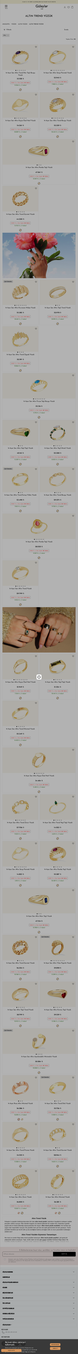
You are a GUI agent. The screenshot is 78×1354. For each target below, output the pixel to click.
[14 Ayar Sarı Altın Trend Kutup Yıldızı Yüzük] (20, 479)
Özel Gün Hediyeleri (8, 1298)
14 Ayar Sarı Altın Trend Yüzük (20, 588)
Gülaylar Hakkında (8, 1272)
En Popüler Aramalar (8, 1308)
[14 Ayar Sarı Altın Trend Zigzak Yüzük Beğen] (36, 328)
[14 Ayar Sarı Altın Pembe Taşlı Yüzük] (39, 152)
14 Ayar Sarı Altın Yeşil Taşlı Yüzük (20, 448)
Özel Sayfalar (6, 1303)
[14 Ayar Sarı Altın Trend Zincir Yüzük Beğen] (36, 796)
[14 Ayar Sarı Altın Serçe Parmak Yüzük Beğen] (73, 47)
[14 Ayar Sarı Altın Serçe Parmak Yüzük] (57, 57)
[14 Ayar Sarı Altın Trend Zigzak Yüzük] (20, 339)
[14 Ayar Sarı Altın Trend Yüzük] (20, 573)
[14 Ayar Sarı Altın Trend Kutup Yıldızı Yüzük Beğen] (36, 469)
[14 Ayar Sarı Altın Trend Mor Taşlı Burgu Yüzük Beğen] (36, 47)
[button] (15, 70)
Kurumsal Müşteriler (8, 1314)
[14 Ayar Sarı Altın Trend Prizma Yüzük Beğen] (36, 1124)
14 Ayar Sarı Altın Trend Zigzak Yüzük (20, 354)
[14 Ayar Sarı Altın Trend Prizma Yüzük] (20, 1134)
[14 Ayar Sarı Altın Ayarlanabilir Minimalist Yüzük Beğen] (73, 1030)
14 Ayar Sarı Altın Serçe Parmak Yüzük (58, 73)
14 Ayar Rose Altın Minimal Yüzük (20, 1103)
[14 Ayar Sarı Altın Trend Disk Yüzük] (57, 1088)
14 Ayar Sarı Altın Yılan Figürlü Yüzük (57, 963)
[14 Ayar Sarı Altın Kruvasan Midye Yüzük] (20, 292)
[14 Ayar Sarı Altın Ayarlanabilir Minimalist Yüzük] (39, 1041)
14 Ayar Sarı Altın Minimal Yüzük (58, 1197)
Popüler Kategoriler (8, 1319)
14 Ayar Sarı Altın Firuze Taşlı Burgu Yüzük (39, 401)
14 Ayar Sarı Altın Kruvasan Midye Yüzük (20, 308)
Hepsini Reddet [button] (55, 1344)
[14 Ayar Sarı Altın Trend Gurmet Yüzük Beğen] (36, 188)
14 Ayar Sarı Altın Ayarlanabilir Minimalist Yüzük (39, 1056)
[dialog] (39, 1346)
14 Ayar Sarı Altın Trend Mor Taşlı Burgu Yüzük (20, 74)
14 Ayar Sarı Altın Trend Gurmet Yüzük (20, 214)
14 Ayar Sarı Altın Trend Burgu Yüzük (57, 120)
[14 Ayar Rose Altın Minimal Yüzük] (20, 1088)
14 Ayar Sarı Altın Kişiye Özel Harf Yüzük (20, 120)
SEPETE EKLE (31, 65)
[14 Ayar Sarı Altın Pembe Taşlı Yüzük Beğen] (73, 141)
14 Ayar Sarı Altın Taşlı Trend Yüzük (58, 308)
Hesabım (5, 1288)
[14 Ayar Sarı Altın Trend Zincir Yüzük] (20, 807)
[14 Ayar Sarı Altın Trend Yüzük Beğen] (36, 562)
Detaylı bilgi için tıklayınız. (28, 1352)
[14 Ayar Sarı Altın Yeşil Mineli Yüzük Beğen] (73, 422)
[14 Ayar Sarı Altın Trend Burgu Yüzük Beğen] (73, 94)
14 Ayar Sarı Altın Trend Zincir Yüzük (20, 822)
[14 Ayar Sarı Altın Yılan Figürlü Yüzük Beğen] (73, 937)
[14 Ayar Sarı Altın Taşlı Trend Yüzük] (57, 292)
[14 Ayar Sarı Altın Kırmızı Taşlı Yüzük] (57, 994)
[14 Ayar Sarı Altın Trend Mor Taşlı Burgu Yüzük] (20, 57)
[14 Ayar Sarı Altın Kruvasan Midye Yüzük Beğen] (36, 281)
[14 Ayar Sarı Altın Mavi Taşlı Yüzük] (39, 900)
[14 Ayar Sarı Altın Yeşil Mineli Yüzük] (57, 432)
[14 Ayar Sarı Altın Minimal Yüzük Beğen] (73, 1171)
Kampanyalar (6, 1277)
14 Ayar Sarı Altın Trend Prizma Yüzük (20, 1150)
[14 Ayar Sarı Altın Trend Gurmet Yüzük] (20, 198)
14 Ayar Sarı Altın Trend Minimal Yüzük (20, 729)
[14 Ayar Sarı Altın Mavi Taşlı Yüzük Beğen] (73, 890)
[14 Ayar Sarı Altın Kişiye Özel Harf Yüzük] (20, 105)
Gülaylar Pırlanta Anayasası (10, 1282)
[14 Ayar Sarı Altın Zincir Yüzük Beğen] (36, 1171)
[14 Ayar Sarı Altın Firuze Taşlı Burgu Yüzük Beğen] (73, 375)
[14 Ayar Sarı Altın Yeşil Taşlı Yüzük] (20, 432)
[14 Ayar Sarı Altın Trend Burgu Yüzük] (57, 105)
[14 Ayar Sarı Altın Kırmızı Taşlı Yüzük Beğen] (73, 983)
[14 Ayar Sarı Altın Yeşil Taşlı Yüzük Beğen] (36, 422)
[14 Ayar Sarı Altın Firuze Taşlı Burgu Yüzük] (39, 386)
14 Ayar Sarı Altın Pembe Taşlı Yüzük (39, 167)
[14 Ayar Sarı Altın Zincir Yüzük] (20, 1181)
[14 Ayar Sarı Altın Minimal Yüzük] (57, 1181)
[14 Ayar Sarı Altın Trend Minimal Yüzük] (20, 713)
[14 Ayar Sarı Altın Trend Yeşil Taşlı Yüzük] (57, 807)
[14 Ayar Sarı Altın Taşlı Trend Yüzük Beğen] (73, 281)
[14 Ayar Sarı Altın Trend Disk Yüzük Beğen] (73, 1077)
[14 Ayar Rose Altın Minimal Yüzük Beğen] (36, 1077)
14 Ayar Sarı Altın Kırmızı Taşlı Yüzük (57, 1010)
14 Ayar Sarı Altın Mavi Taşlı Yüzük (39, 916)
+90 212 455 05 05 (11, 1332)
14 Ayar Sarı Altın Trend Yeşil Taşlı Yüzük (57, 822)
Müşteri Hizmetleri (8, 1293)
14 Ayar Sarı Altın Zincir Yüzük (20, 1197)
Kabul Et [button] (55, 1348)
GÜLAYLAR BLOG (6, 1325)
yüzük (44, 1239)
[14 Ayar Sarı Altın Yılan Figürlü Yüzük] (57, 947)
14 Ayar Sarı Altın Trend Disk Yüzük (58, 1103)
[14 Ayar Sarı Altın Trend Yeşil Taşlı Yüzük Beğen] (73, 796)
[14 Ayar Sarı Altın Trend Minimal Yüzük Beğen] (36, 703)
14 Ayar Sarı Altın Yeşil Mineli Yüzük (57, 448)
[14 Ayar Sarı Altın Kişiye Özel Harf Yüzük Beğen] (36, 94)
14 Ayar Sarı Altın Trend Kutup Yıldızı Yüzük (20, 495)
